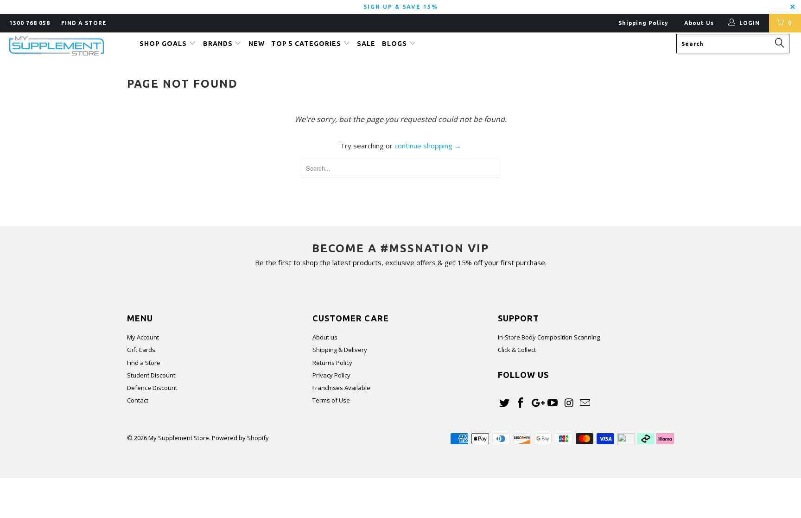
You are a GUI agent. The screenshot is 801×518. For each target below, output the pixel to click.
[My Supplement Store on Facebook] (521, 403)
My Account (143, 337)
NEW (256, 43)
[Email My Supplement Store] (585, 403)
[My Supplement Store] (68, 46)
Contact (137, 400)
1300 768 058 (29, 23)
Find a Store (143, 362)
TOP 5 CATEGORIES (307, 43)
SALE (366, 43)
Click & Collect (517, 349)
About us (324, 337)
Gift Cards (141, 349)
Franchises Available (341, 388)
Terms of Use (331, 400)
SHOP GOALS (164, 43)
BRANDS (219, 43)
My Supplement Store (178, 438)
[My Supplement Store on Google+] (537, 403)
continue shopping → (427, 145)
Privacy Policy (331, 375)
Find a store (84, 23)
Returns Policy (332, 362)
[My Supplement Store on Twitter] (505, 403)
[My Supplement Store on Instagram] (569, 403)
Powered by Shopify (240, 438)
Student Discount (151, 375)
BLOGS (395, 43)
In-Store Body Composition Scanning (549, 337)
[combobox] (732, 43)
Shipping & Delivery (339, 349)
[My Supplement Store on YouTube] (553, 403)
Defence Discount (152, 388)
